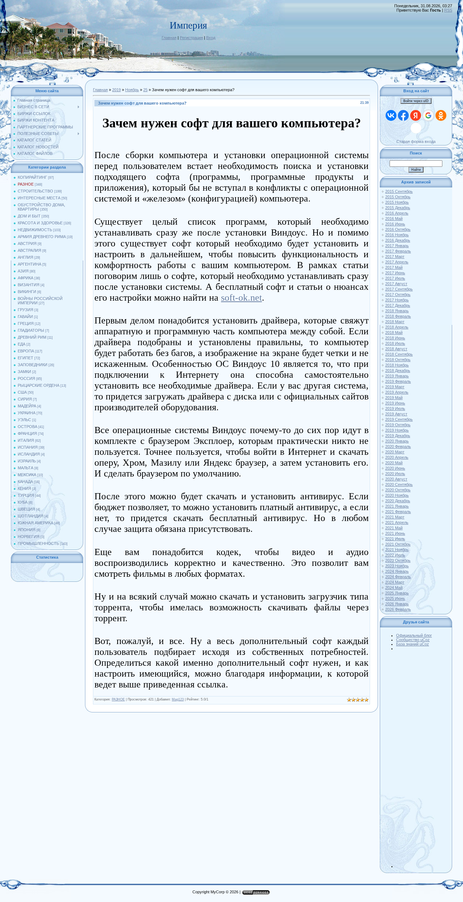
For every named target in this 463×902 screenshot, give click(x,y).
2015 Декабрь (397, 208)
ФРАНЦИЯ (27, 433)
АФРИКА (25, 278)
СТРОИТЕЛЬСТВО (35, 191)
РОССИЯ (26, 378)
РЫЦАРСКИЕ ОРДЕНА (38, 385)
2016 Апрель (396, 213)
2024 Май (394, 587)
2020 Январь (397, 441)
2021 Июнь (395, 533)
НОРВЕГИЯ (28, 536)
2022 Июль (395, 555)
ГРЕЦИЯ (26, 323)
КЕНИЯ (24, 488)
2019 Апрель (396, 392)
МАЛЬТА (25, 468)
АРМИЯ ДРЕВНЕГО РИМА (42, 236)
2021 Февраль (398, 511)
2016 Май (394, 218)
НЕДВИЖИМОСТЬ (35, 230)
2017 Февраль (398, 251)
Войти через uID (416, 101)
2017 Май (394, 267)
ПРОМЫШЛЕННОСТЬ (38, 543)
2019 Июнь (395, 403)
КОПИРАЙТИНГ (32, 177)
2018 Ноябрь (397, 365)
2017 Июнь (395, 273)
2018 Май (394, 332)
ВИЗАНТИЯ (28, 285)
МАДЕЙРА (27, 406)
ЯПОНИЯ (26, 530)
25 (145, 90)
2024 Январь (397, 571)
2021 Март (394, 517)
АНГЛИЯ (25, 257)
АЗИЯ (23, 271)
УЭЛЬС (24, 420)
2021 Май (394, 528)
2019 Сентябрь (399, 419)
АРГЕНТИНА (29, 264)
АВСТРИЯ (27, 243)
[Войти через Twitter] (416, 128)
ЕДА (21, 344)
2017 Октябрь (398, 294)
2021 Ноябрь (397, 549)
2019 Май (394, 397)
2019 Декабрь (397, 435)
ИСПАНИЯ (28, 447)
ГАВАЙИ (25, 316)
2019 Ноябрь (397, 430)
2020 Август (396, 479)
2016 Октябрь (398, 229)
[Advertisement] (423, 759)
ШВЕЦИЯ (26, 509)
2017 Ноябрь (397, 300)
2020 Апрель (396, 457)
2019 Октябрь (398, 425)
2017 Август (396, 283)
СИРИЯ (25, 399)
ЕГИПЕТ (25, 358)
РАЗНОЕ (26, 184)
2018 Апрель (396, 327)
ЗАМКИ (24, 371)
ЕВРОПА (26, 351)
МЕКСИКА (27, 475)
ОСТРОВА (27, 426)
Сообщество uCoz (413, 640)
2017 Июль (395, 278)
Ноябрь (132, 90)
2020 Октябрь (398, 490)
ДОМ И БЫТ (29, 216)
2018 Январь (397, 311)
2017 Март (394, 256)
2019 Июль (395, 408)
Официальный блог (414, 635)
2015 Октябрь (398, 197)
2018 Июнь (395, 338)
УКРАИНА (26, 413)
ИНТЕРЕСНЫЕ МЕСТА (39, 198)
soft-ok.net (241, 297)
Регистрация (191, 37)
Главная (169, 37)
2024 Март (394, 582)
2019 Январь (397, 376)
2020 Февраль (398, 446)
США (22, 392)
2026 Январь (397, 604)
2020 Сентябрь (399, 484)
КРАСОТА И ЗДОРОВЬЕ (40, 223)
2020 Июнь (395, 468)
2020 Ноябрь (397, 495)
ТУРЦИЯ (26, 495)
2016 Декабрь (397, 240)
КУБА (22, 502)
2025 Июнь (395, 598)
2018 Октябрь (398, 359)
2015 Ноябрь (397, 202)
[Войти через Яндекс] (415, 115)
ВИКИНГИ (27, 291)
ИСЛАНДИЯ (29, 454)
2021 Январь (397, 506)
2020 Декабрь (397, 501)
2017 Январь (397, 246)
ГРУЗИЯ (25, 310)
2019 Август (396, 414)
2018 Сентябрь (399, 354)
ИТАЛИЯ (26, 440)
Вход (210, 37)
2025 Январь (397, 593)
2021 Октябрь (398, 544)
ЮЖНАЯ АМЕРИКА (35, 523)
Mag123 (178, 699)
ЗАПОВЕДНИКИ (32, 365)
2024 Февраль (398, 577)
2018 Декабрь (397, 370)
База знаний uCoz (412, 644)
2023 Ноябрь (397, 566)
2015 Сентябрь (399, 191)
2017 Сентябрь (399, 289)
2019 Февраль (398, 381)
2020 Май (394, 463)
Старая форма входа (416, 141)
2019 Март (394, 387)
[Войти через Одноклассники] (441, 115)
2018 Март (394, 321)
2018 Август (396, 349)
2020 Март (394, 452)
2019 (116, 90)
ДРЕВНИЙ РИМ (32, 337)
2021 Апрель (396, 522)
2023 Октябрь (398, 560)
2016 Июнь (395, 224)
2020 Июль (395, 473)
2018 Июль (395, 343)
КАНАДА (25, 481)
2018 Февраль (398, 316)
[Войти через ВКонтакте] (391, 115)
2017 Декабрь (397, 305)
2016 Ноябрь (397, 235)
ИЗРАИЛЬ (27, 461)
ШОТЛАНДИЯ (30, 516)
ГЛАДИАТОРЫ (31, 330)
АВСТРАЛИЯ (29, 250)
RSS (448, 10)
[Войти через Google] (428, 115)
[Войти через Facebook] (403, 115)
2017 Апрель (396, 262)
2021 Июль (395, 539)
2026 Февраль (398, 609)
